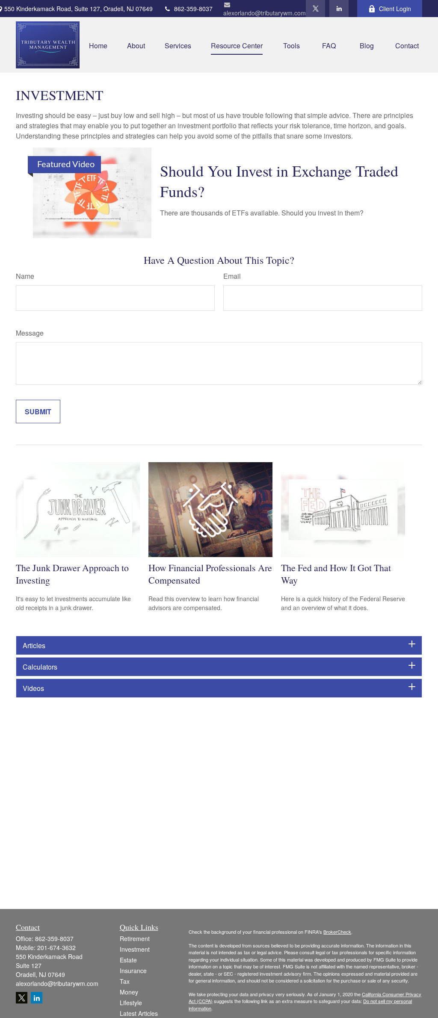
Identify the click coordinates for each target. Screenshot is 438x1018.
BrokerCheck (337, 931)
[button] (98, 44)
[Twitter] (315, 8)
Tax (125, 981)
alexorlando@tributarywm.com (264, 13)
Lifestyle (131, 1002)
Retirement (135, 938)
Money (129, 992)
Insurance (133, 970)
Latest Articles (139, 1013)
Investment (135, 949)
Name (25, 276)
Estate (128, 960)
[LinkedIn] (339, 8)
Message (30, 333)
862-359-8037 (193, 8)
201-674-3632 (56, 947)
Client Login (395, 8)
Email (232, 276)
